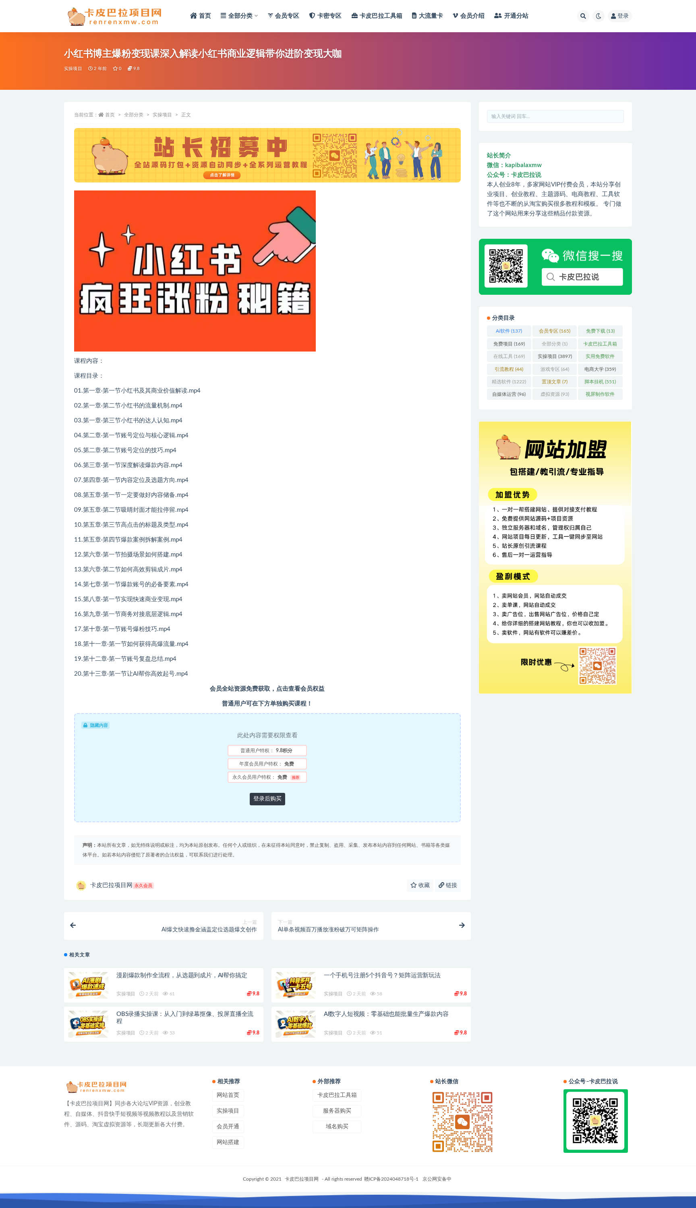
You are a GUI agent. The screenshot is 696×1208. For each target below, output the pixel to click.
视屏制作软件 (600, 396)
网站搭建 (228, 1142)
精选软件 (509, 381)
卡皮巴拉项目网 (121, 885)
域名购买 (337, 1126)
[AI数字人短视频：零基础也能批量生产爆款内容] (296, 1024)
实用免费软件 (600, 358)
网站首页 (228, 1095)
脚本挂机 (600, 381)
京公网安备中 (437, 1179)
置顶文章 (555, 381)
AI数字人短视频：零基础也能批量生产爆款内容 (386, 1014)
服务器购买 (337, 1111)
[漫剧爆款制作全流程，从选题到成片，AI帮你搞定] (88, 985)
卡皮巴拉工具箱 (600, 345)
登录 (623, 16)
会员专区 (554, 331)
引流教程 (509, 369)
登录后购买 (267, 799)
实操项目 (73, 68)
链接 (450, 885)
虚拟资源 (555, 394)
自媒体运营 (509, 394)
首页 (110, 114)
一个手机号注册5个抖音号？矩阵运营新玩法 (382, 975)
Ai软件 (509, 331)
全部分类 (133, 114)
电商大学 (600, 369)
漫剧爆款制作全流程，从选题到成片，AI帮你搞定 (181, 975)
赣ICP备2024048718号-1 (391, 1179)
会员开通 (228, 1126)
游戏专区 (555, 369)
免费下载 (600, 331)
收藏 (423, 885)
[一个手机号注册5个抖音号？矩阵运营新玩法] (296, 985)
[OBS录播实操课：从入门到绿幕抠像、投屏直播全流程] (88, 1024)
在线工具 (509, 356)
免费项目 (509, 343)
